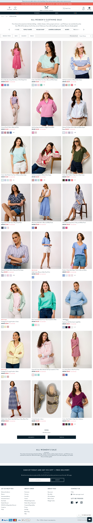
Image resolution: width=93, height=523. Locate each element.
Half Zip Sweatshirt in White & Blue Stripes (72, 79)
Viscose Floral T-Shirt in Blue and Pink (10, 127)
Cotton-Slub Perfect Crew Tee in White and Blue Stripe (13, 175)
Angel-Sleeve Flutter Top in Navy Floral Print (11, 222)
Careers (26, 498)
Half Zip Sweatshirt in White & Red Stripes (41, 175)
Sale (17, 13)
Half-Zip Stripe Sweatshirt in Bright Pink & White (43, 127)
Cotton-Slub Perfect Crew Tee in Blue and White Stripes (44, 79)
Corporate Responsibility (29, 505)
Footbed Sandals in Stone (37, 419)
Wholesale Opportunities (29, 501)
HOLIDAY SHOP (40, 29)
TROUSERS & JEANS (78, 29)
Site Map (26, 509)
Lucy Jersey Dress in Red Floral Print (70, 369)
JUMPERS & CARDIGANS (54, 29)
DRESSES (17, 29)
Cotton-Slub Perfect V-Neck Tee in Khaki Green (73, 175)
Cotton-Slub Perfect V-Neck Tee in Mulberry (72, 419)
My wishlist (50, 494)
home (2, 16)
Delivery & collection (5, 492)
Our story (26, 494)
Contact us (3, 507)
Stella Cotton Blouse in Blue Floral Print (41, 272)
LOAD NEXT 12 (31, 437)
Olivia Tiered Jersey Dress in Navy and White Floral (74, 222)
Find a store (26, 492)
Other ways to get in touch (78, 494)
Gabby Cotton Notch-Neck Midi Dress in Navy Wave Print (14, 419)
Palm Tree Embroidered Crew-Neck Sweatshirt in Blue (44, 319)
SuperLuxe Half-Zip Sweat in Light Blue (71, 322)
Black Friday (27, 511)
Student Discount (5, 503)
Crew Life (26, 496)
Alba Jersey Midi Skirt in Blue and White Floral (42, 222)
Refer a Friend (51, 498)
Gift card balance (51, 496)
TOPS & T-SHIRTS (27, 29)
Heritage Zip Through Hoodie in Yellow (10, 371)
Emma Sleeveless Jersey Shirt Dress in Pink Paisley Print (14, 79)
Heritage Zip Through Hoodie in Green (10, 321)
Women (37, 13)
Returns (3, 494)
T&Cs (25, 514)
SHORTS (67, 29)
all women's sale (12, 16)
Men (56, 13)
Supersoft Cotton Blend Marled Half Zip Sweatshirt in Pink (45, 369)
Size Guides (3, 501)
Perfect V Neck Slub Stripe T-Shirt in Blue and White (74, 270)
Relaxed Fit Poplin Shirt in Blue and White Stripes (73, 127)
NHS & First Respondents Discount (8, 505)
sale (6, 16)
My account (50, 492)
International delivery (5, 496)
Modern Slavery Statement (30, 503)
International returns (5, 498)
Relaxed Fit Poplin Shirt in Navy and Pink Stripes (12, 270)
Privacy (26, 507)
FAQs (2, 509)
